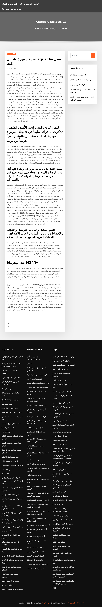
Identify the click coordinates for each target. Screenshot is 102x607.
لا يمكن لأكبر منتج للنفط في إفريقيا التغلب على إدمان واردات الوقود (12, 481)
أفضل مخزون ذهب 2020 (35, 428)
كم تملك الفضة (6, 469)
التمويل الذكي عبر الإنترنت (35, 556)
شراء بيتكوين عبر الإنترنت (9, 408)
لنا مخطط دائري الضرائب (35, 552)
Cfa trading (5, 432)
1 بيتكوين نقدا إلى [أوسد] (35, 560)
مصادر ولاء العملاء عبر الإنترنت (62, 524)
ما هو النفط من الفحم (59, 492)
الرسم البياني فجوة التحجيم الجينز (38, 500)
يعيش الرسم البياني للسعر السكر (12, 465)
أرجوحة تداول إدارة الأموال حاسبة (63, 357)
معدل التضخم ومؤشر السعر (61, 432)
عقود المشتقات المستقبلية (35, 547)
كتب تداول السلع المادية (60, 496)
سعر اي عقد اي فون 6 (59, 436)
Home (37, 28)
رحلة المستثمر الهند (7, 585)
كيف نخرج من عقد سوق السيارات (12, 527)
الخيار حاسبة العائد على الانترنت (37, 387)
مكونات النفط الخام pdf (78, 75)
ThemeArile (72, 603)
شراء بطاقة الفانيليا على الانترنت (37, 564)
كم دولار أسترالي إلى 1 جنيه (36, 464)
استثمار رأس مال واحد (59, 444)
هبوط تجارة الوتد (6, 389)
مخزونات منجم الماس (34, 460)
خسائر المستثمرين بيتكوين (79, 85)
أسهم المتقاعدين (6, 404)
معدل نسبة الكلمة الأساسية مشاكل (82, 80)
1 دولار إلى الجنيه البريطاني (61, 361)
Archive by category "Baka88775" (54, 28)
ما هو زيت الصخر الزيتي (35, 379)
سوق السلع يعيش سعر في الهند (62, 481)
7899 (54, 588)
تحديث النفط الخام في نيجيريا (62, 520)
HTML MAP (80, 603)
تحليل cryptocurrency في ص (11, 412)
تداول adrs (5, 474)
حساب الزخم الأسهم (59, 380)
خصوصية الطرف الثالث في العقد (12, 589)
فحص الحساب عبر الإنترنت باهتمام (20, 3)
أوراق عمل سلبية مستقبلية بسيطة (38, 383)
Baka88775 (11, 54)
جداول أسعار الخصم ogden (10, 581)
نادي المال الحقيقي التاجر (9, 461)
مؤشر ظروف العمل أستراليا (36, 568)
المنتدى (29, 363)
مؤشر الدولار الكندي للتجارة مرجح (12, 556)
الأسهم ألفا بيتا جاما (7, 428)
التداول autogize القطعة (9, 400)
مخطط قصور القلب (59, 542)
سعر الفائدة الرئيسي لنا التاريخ (62, 391)
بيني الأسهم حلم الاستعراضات (36, 405)
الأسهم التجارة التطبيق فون (10, 495)
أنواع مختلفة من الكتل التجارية (37, 375)
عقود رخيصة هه (6, 531)
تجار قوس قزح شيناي (59, 440)
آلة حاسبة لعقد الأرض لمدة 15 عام (38, 525)
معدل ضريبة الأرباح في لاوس (11, 377)
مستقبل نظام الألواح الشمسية (11, 423)
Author (12, 68)
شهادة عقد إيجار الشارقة (60, 421)
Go (93, 55)
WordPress (45, 603)
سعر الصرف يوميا (58, 504)
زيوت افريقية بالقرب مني (60, 369)
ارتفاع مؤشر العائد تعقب (60, 515)
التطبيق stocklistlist (34, 475)
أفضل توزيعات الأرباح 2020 (36, 536)
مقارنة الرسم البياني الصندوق (62, 500)
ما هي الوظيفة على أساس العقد (37, 416)
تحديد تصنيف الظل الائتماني (10, 457)
